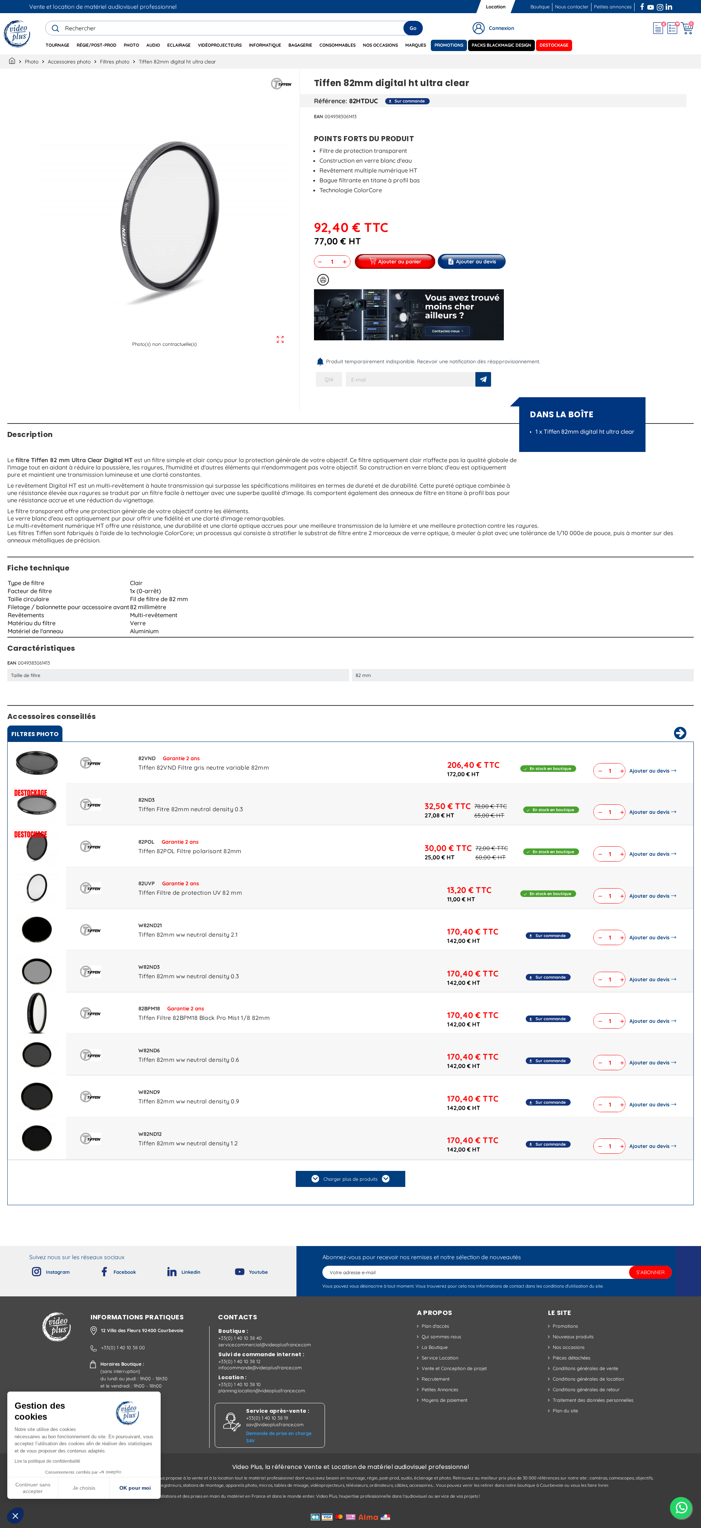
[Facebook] (98, 1270)
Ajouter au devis (649, 770)
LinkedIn (670, 5)
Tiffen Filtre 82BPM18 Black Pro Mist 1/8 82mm (204, 1017)
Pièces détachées (571, 1358)
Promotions (565, 1326)
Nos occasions (569, 1347)
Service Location (440, 1358)
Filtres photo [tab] (34, 734)
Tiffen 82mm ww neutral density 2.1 (188, 934)
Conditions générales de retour (586, 1389)
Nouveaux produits (573, 1336)
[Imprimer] (323, 280)
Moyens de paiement (444, 1400)
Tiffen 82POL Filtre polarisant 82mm (190, 851)
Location (496, 6)
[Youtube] (233, 1270)
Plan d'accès (435, 1326)
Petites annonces (613, 6)
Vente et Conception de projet (454, 1368)
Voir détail (37, 764)
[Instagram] (30, 1270)
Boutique (539, 6)
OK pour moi (135, 1488)
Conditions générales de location (588, 1379)
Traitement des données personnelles (593, 1400)
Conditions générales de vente (585, 1368)
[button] (15, 1515)
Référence (329, 100)
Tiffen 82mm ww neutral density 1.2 (188, 1143)
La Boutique (435, 1347)
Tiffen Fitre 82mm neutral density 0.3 (190, 809)
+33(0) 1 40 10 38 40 (240, 1338)
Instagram (660, 5)
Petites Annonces (440, 1389)
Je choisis (84, 1488)
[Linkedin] (166, 1270)
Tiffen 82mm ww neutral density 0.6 (189, 1059)
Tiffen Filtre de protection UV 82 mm (190, 892)
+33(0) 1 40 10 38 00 (123, 1347)
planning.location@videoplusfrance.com (261, 1390)
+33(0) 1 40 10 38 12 (239, 1361)
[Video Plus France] (17, 33)
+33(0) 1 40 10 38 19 (267, 1418)
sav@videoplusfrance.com (275, 1424)
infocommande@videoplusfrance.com (260, 1367)
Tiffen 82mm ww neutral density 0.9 (189, 1101)
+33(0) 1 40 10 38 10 (239, 1384)
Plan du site (565, 1410)
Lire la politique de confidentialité (47, 1461)
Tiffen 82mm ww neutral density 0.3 (188, 976)
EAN (318, 116)
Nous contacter (572, 6)
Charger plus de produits (350, 1179)
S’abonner (650, 1272)
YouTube (651, 5)
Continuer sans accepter (32, 1488)
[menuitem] (57, 45)
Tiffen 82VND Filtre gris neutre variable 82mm (203, 767)
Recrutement (435, 1379)
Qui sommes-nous (441, 1336)
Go (413, 28)
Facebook (643, 5)
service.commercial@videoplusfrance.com (264, 1344)
